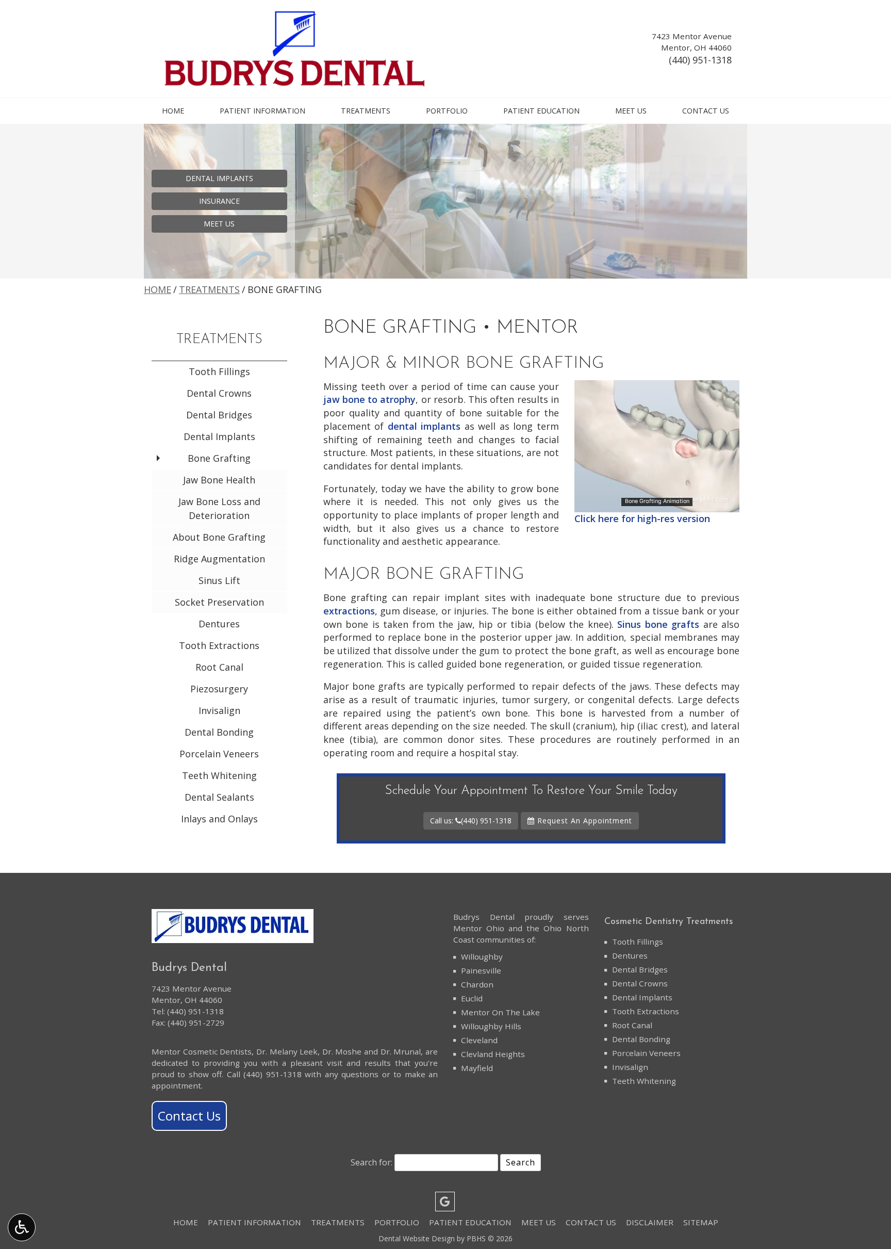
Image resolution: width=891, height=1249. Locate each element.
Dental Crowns (219, 393)
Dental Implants (219, 436)
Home (173, 111)
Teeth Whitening (219, 775)
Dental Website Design (416, 1238)
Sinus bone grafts (658, 624)
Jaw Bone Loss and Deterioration (219, 508)
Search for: (371, 1162)
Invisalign (219, 710)
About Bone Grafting (219, 537)
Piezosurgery (219, 689)
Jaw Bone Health (219, 480)
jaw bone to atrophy (369, 399)
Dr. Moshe (342, 1051)
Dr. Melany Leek (287, 1051)
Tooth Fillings (219, 371)
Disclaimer (649, 1222)
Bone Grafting (219, 458)
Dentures (219, 624)
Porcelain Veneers (219, 754)
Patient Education (541, 111)
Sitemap (700, 1222)
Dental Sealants (219, 797)
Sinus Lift (219, 580)
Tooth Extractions (219, 645)
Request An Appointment (583, 820)
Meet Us (631, 111)
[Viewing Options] (22, 1227)
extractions (349, 611)
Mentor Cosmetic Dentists (202, 1051)
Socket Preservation (219, 602)
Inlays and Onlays (219, 819)
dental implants (424, 426)
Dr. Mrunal (401, 1051)
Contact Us (705, 111)
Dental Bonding (219, 732)
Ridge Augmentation (219, 559)
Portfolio (447, 111)
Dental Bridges (219, 415)
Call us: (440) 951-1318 (471, 820)
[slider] (656, 504)
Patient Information (262, 111)
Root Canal (219, 667)
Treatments (365, 111)
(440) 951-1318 (700, 60)
